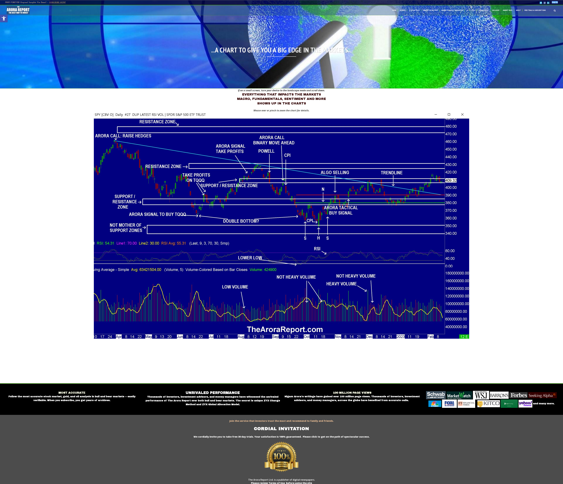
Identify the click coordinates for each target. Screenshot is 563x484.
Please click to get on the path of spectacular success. (336, 436)
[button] (4, 18)
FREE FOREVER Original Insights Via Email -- (35, 2)
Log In (555, 2)
